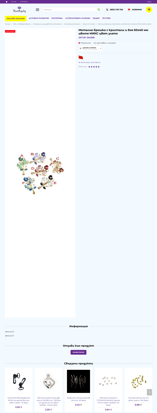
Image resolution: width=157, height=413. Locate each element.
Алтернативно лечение (77, 18)
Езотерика (57, 18)
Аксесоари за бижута (72, 24)
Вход (149, 1)
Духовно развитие (39, 18)
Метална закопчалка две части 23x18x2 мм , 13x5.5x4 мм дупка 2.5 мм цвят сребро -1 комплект (49, 401)
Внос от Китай (89, 24)
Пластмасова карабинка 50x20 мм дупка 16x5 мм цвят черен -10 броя (18, 400)
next (149, 392)
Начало (7, 24)
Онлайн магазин (16, 19)
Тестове (106, 18)
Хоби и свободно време (21, 24)
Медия (96, 18)
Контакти (24, 1)
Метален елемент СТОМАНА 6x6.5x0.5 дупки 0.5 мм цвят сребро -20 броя (108, 401)
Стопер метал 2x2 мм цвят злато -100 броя (138, 399)
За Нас (13, 1)
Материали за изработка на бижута (47, 24)
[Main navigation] (37, 9)
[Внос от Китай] (80, 57)
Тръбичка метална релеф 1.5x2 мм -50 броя (78, 399)
